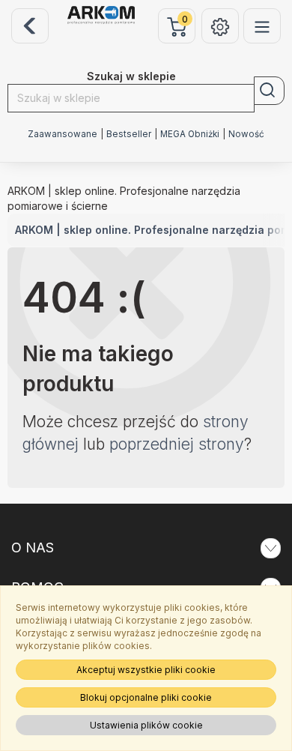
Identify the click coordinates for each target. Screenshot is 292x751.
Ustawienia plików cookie (146, 725)
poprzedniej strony (176, 444)
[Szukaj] (269, 90)
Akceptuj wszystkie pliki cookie (146, 669)
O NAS (32, 547)
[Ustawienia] (220, 25)
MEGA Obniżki (189, 134)
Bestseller (128, 134)
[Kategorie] (262, 25)
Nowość (246, 134)
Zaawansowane (62, 134)
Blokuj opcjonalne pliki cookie (146, 697)
